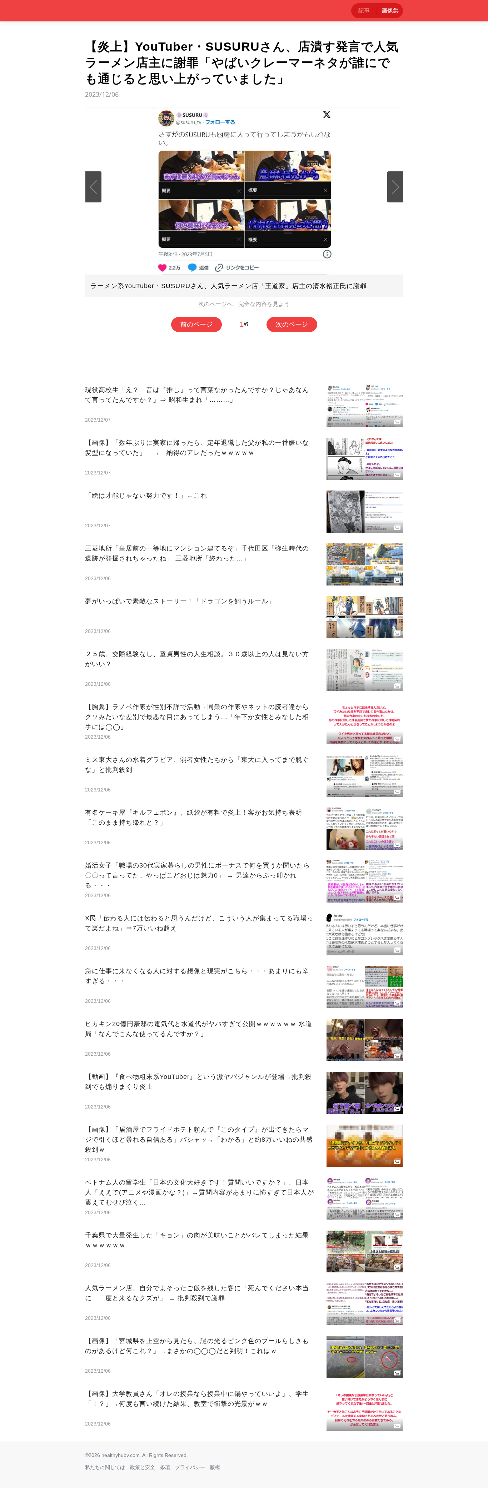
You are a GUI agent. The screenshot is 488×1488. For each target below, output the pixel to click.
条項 (165, 1467)
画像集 (390, 10)
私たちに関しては (105, 1467)
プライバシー (190, 1467)
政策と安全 (142, 1467)
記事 (364, 10)
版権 (215, 1467)
